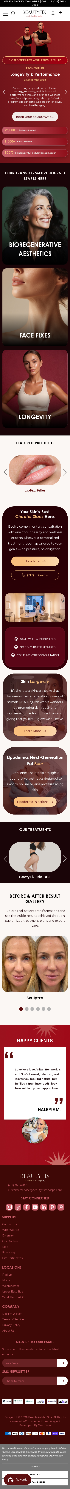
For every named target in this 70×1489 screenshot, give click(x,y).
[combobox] (34, 749)
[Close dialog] (68, 732)
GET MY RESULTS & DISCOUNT (35, 754)
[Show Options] (66, 749)
